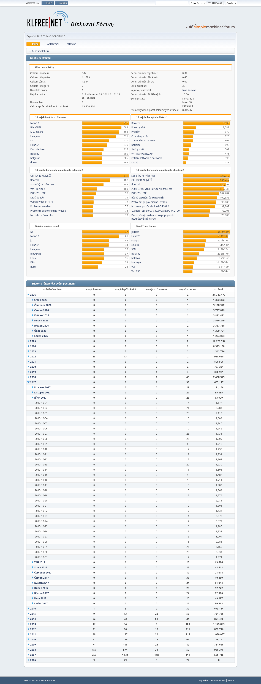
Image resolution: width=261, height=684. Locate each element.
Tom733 (135, 271)
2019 (33, 372)
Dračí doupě (37, 197)
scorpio (135, 240)
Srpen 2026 (40, 300)
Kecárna (135, 123)
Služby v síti (137, 149)
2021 (33, 361)
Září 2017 (39, 562)
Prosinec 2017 (42, 387)
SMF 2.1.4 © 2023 (32, 680)
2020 (33, 366)
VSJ (133, 266)
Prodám (135, 131)
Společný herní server (42, 184)
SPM (133, 249)
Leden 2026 (41, 336)
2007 (33, 655)
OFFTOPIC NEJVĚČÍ (40, 175)
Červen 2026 (41, 310)
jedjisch (135, 231)
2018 (33, 377)
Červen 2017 (41, 577)
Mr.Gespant (36, 131)
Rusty (33, 266)
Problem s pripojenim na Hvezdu (48, 210)
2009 (33, 644)
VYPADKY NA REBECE (41, 202)
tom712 (34, 123)
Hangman (35, 136)
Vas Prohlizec (37, 189)
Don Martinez (37, 149)
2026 (33, 294)
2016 (33, 608)
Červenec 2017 (42, 572)
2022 (33, 356)
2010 (33, 639)
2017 (33, 382)
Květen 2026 (41, 315)
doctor (34, 162)
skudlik (135, 245)
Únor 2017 (40, 598)
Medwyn (136, 262)
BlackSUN (35, 127)
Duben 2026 (41, 320)
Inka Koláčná (189, 90)
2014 (33, 618)
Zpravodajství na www (143, 140)
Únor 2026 (40, 330)
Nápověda (203, 680)
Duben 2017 (41, 588)
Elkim (33, 262)
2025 (33, 341)
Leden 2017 (41, 603)
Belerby (34, 153)
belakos (135, 258)
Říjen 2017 (40, 397)
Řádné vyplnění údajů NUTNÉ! (147, 197)
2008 (33, 649)
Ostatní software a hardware (146, 158)
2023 (33, 351)
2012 (33, 629)
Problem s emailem (40, 206)
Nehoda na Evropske (41, 215)
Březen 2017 (41, 593)
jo (31, 240)
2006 (33, 660)
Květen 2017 (41, 582)
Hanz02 (34, 145)
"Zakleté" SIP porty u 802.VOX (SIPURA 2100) (155, 210)
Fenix (33, 258)
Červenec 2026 (42, 305)
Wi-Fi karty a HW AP (142, 153)
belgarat (35, 158)
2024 (33, 346)
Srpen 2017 (40, 567)
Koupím (135, 145)
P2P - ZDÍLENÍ (38, 193)
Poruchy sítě (138, 127)
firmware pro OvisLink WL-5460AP (150, 206)
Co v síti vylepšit (139, 136)
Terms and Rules (217, 680)
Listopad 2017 (42, 392)
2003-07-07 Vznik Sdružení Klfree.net (151, 189)
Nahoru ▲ (232, 680)
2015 (33, 613)
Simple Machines (48, 680)
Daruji (134, 162)
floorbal (34, 180)
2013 (33, 624)
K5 (31, 140)
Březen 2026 (41, 325)
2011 (33, 634)
